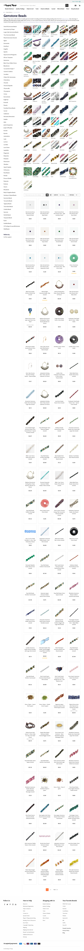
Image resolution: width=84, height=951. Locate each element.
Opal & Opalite (7, 167)
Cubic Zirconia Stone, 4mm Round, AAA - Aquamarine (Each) (44, 266)
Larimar (6, 142)
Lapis (5, 139)
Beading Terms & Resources (29, 920)
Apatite (5, 52)
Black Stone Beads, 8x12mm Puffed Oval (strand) (30, 293)
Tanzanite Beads (8, 201)
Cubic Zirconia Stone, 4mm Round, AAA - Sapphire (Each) (30, 266)
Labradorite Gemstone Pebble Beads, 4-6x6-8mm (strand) (59, 845)
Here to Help (27, 901)
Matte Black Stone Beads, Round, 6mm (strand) (73, 484)
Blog (64, 932)
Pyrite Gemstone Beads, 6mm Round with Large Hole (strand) (59, 762)
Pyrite (5, 220)
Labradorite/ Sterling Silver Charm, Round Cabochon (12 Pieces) (45, 403)
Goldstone (6, 113)
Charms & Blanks (45, 9)
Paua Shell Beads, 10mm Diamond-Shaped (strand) (44, 429)
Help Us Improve (27, 908)
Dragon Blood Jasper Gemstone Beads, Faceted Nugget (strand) (44, 734)
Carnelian (6, 74)
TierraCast (65, 913)
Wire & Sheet (60, 9)
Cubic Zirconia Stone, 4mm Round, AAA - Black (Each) (44, 213)
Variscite (6, 212)
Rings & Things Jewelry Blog (29, 918)
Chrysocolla (7, 88)
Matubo (64, 915)
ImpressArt (65, 918)
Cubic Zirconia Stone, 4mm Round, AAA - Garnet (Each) (74, 240)
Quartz (5, 187)
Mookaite (6, 158)
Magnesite (6, 153)
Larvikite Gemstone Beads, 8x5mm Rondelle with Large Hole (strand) (30, 649)
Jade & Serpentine (8, 125)
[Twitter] (7, 904)
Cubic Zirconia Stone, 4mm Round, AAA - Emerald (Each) (59, 240)
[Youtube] (15, 904)
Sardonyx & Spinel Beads (10, 195)
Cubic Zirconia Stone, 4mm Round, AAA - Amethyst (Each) (30, 240)
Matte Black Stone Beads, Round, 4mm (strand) (73, 375)
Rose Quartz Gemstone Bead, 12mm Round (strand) (74, 678)
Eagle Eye (6, 99)
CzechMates (65, 911)
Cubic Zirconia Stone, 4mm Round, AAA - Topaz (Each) (44, 240)
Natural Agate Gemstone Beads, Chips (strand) (44, 293)
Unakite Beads (7, 209)
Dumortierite (7, 97)
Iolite (5, 122)
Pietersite (6, 181)
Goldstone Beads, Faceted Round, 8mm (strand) (59, 429)
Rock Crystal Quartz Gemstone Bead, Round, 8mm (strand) (44, 678)
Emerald (6, 102)
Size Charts (25, 922)
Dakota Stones (65, 18)
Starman (64, 908)
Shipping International (28, 929)
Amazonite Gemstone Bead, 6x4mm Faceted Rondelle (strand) (45, 621)
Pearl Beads (7, 173)
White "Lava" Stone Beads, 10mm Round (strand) (59, 484)
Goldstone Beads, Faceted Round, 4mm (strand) (74, 566)
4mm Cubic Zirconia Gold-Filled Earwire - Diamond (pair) (44, 348)
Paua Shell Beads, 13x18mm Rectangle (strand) (30, 512)
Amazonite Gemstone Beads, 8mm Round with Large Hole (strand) (30, 403)
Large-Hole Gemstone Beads (11, 32)
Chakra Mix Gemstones (9, 77)
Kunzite (5, 130)
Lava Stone (6, 147)
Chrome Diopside (8, 85)
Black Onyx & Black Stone (10, 63)
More (67, 9)
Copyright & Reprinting (28, 925)
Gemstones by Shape (9, 29)
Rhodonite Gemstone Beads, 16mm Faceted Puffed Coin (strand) (74, 762)
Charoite (6, 83)
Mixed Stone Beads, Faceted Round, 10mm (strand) (30, 348)
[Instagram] (12, 904)
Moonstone (6, 161)
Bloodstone (6, 66)
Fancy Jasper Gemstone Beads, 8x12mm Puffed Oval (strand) (59, 817)
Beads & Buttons (9, 9)
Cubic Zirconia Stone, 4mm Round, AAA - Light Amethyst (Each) (59, 213)
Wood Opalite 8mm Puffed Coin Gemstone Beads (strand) (59, 457)
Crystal (53, 9)
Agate (5, 40)
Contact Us (25, 913)
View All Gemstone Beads (10, 26)
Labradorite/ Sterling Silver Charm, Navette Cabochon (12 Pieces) (45, 375)
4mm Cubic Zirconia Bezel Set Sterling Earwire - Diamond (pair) (30, 375)
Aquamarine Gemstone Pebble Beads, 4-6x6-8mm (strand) (45, 540)
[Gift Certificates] (75, 5)
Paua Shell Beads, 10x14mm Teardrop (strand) (74, 649)
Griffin (64, 922)
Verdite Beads (7, 215)
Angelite (6, 49)
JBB (63, 920)
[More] (14, 9)
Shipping (25, 927)
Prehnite (6, 184)
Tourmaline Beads (8, 206)
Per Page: (72, 195)
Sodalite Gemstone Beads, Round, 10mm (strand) (30, 621)
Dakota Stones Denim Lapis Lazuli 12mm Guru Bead (30, 320)
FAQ (24, 911)
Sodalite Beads (7, 223)
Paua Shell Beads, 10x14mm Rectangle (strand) (44, 457)
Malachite (6, 156)
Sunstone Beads (8, 198)
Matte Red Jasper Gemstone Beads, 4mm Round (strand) (59, 649)
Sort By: (56, 195)
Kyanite (5, 133)
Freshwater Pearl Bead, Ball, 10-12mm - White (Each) (74, 320)
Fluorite (5, 105)
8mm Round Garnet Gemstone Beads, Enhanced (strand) (30, 817)
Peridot (5, 175)
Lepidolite (6, 150)
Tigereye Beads (7, 203)
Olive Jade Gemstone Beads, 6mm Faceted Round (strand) (74, 871)
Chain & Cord (30, 9)
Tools (37, 9)
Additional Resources (28, 934)
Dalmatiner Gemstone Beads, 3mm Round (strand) (74, 512)
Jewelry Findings (20, 9)
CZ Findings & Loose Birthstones (12, 226)
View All (64, 925)
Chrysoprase (7, 91)
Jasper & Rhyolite (8, 128)
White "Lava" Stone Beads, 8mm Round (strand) (30, 457)
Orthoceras (6, 170)
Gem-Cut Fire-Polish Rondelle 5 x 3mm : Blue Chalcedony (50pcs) (30, 540)
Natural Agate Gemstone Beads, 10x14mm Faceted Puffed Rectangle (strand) (45, 873)
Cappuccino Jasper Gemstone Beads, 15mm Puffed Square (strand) (59, 706)
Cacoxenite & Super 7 (9, 68)
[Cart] (79, 5)
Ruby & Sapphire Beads (9, 192)
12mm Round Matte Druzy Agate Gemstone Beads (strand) (74, 789)
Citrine (5, 94)
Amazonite (6, 43)
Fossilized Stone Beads (9, 108)
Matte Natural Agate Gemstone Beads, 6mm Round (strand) (30, 871)
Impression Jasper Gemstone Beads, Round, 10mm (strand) (45, 595)
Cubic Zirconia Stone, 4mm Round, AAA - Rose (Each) (74, 213)
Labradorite (7, 136)
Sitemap (25, 937)
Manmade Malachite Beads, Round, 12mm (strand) (30, 566)
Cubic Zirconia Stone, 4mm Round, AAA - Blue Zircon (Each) (59, 266)
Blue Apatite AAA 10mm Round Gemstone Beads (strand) (44, 817)
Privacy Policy (66, 930)
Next (55, 889)
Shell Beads (7, 229)
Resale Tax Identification (28, 932)
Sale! (70, 5)
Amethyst (6, 46)
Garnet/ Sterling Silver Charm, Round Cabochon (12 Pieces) (59, 293)
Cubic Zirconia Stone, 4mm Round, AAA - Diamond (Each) (30, 213)
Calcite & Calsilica (8, 71)
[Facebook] (4, 904)
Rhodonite (6, 189)
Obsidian (6, 164)
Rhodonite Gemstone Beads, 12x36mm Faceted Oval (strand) (74, 595)
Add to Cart (32, 223)
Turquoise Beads (8, 218)
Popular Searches (67, 928)
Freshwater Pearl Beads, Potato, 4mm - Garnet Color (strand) (73, 403)
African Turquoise (8, 57)
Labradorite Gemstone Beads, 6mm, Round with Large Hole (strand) (73, 734)
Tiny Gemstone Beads (9, 35)
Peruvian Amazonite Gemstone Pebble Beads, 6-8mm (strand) (45, 484)
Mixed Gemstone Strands (10, 38)
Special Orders (26, 915)
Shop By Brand (75, 9)
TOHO (64, 906)
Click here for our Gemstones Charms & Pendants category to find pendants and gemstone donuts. (44, 22)
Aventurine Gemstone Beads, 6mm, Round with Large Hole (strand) (73, 429)
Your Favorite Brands (70, 901)
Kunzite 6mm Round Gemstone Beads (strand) (44, 845)
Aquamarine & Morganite (10, 54)
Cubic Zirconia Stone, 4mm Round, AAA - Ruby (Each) (74, 293)
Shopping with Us (49, 901)
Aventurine (6, 60)
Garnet (5, 111)
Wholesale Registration (28, 906)
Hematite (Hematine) (9, 116)
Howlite (5, 119)
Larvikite (6, 144)
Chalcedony (7, 80)
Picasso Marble (7, 178)
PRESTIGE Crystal (67, 904)
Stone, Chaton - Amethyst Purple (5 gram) (44, 789)
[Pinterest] (10, 904)
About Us (25, 904)
